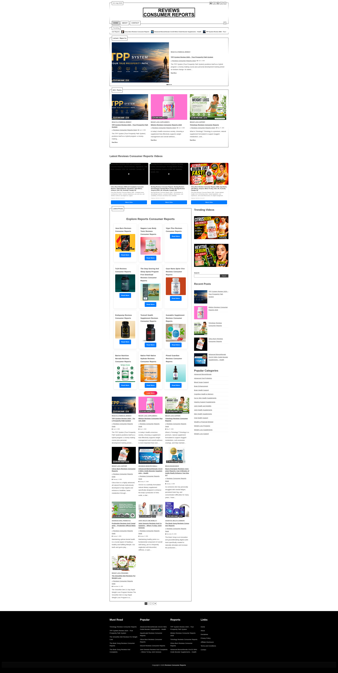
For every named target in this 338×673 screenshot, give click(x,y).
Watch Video (129, 202)
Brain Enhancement (172, 466)
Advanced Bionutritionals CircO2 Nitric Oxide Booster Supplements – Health (150, 471)
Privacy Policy (206, 638)
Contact (135, 23)
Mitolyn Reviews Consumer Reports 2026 (184, 31)
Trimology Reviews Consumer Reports (214, 31)
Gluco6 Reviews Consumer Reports (152, 646)
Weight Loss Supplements (160, 122)
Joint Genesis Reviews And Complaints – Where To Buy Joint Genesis (150, 526)
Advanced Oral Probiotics (121, 520)
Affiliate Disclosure (207, 642)
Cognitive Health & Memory (175, 520)
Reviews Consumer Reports (175, 665)
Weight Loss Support (197, 122)
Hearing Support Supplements (204, 402)
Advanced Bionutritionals (147, 466)
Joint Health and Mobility (147, 520)
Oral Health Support (201, 418)
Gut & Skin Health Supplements (205, 398)
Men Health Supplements (203, 414)
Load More (151, 393)
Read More (174, 73)
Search (196, 273)
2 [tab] (169, 84)
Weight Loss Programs (120, 573)
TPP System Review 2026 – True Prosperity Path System (149, 31)
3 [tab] (171, 84)
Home (115, 23)
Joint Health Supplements (203, 410)
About (125, 23)
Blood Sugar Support (201, 382)
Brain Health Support (201, 390)
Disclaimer (204, 634)
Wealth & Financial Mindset (180, 52)
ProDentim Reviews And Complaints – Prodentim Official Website (124, 526)
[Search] (225, 23)
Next (155, 603)
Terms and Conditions (208, 646)
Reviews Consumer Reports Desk (184, 61)
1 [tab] (167, 84)
